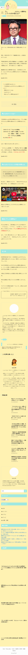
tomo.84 (14, 367)
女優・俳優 (5, 520)
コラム (4, 514)
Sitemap (14, 650)
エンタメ (5, 511)
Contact (13, 648)
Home (4, 648)
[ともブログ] (14, 6)
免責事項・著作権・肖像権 (20, 648)
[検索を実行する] (25, 491)
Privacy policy (8, 648)
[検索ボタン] (27, 2)
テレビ (4, 517)
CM (4, 508)
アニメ (4, 15)
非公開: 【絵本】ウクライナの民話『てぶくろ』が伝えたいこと (18, 295)
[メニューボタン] (1, 2)
